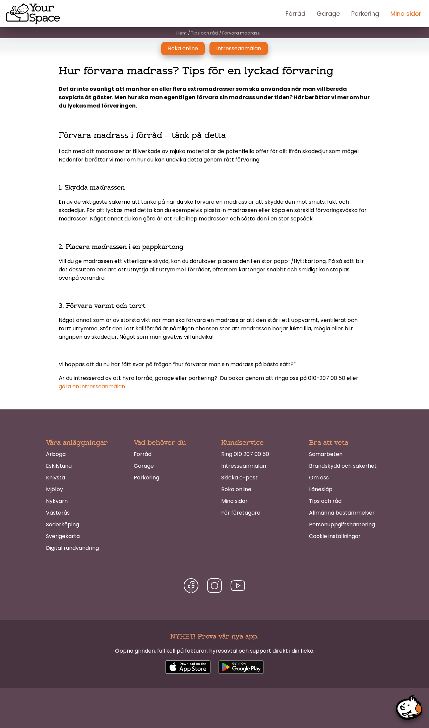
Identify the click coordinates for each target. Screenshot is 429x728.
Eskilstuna (59, 466)
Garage (328, 13)
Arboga (56, 454)
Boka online (183, 48)
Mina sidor (405, 13)
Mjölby (54, 489)
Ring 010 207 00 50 (245, 454)
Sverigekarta (63, 536)
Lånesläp (320, 489)
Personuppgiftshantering (342, 524)
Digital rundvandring (72, 548)
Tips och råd (325, 501)
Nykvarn (57, 501)
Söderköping (62, 524)
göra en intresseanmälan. (92, 386)
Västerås (58, 513)
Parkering (365, 13)
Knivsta (55, 477)
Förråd (295, 13)
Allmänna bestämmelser (342, 513)
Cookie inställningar (335, 536)
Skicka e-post (239, 477)
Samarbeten (326, 454)
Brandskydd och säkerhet (343, 466)
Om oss (319, 477)
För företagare (240, 513)
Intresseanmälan (238, 48)
